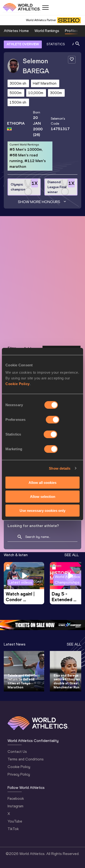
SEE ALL (71, 555)
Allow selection (42, 497)
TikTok (13, 829)
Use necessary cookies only (42, 510)
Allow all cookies (42, 483)
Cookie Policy (17, 384)
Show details (59, 468)
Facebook (16, 798)
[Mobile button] (45, 7)
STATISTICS (56, 44)
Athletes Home (16, 30)
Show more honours (39, 202)
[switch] (52, 419)
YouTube (15, 821)
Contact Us (17, 751)
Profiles (71, 30)
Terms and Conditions (26, 759)
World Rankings (46, 30)
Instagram (15, 806)
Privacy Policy (19, 774)
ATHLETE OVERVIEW (23, 44)
